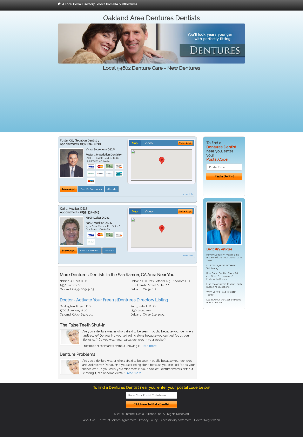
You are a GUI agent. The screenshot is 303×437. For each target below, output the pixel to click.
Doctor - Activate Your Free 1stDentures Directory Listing (114, 299)
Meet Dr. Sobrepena (91, 189)
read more (149, 345)
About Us (89, 420)
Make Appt (68, 189)
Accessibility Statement (176, 420)
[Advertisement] (151, 103)
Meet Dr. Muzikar (89, 250)
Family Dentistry (215, 254)
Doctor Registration (207, 420)
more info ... (189, 194)
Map (135, 143)
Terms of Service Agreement (117, 420)
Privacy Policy (148, 420)
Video (149, 143)
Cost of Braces (233, 299)
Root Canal (212, 273)
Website (111, 189)
